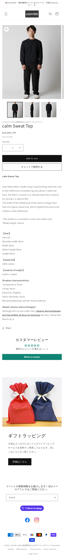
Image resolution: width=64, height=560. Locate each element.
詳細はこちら (20, 461)
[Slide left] (3, 110)
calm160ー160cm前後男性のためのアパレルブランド (30, 545)
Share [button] (8, 328)
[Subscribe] (54, 497)
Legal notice (33, 554)
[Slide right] (60, 110)
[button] (6, 14)
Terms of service (50, 549)
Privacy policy (35, 549)
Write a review (32, 356)
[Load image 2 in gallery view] (32, 110)
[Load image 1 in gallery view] (15, 110)
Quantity (6, 141)
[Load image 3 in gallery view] (49, 110)
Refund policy (22, 549)
